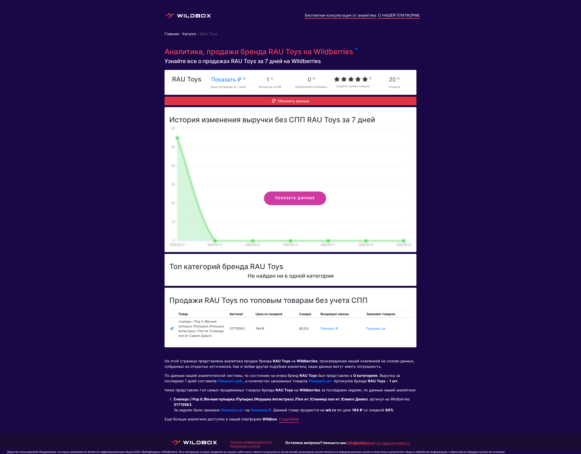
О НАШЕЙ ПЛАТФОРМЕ (399, 15)
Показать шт (232, 410)
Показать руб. (230, 381)
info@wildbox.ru (360, 443)
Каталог (189, 34)
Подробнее (289, 419)
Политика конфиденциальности (251, 442)
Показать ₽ (227, 79)
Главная (172, 34)
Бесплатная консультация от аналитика (340, 15)
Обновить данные (293, 101)
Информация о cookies (245, 446)
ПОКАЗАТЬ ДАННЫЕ (295, 198)
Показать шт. (376, 328)
